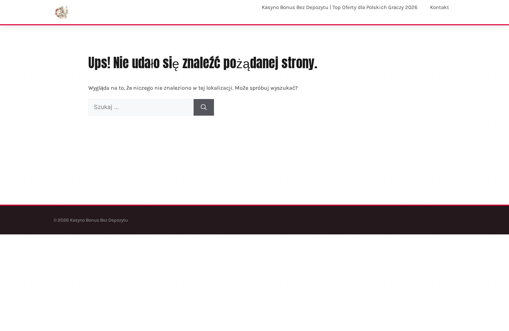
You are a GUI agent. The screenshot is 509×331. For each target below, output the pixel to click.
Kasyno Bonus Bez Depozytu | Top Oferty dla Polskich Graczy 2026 (340, 7)
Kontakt (439, 7)
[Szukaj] (204, 107)
